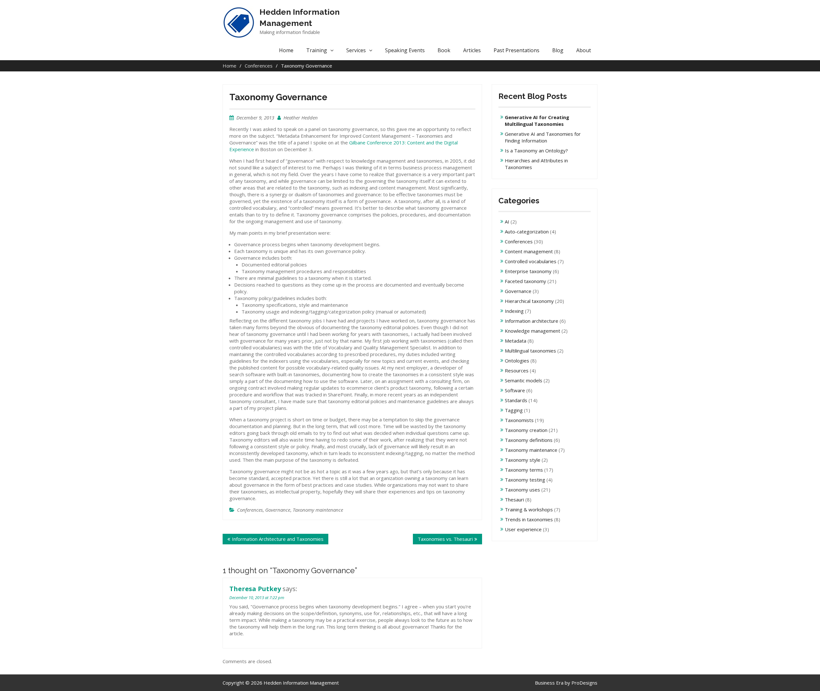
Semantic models (523, 380)
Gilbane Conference (370, 142)
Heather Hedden (300, 117)
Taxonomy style (522, 460)
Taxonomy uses (522, 489)
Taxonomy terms (524, 470)
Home (286, 50)
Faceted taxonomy (525, 281)
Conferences (250, 510)
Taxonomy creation (526, 430)
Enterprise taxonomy (528, 271)
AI (507, 221)
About (583, 50)
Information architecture (531, 321)
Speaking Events (405, 50)
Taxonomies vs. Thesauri (445, 539)
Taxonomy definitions (529, 440)
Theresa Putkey (255, 588)
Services (356, 50)
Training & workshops (529, 509)
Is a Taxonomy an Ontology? (536, 150)
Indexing (514, 311)
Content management (529, 251)
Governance (277, 510)
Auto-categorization (527, 231)
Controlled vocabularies (530, 261)
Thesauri (514, 499)
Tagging (514, 410)
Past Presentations (516, 50)
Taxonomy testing (525, 479)
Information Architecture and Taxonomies (278, 539)
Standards (516, 400)
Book (444, 50)
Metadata (515, 340)
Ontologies (517, 360)
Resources (517, 370)
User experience (523, 529)
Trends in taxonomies (529, 519)
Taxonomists (519, 420)
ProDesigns (584, 682)
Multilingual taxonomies (530, 350)
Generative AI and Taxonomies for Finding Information (543, 137)
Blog (557, 50)
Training (316, 50)
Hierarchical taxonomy (529, 301)
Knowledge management (532, 331)
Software (515, 390)
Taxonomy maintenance (318, 510)
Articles (472, 50)
